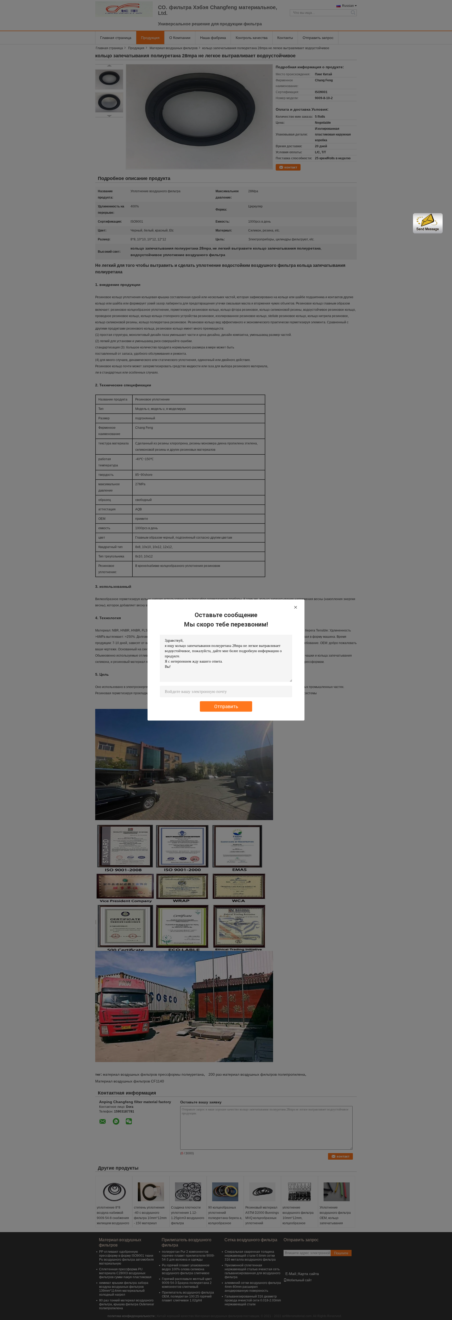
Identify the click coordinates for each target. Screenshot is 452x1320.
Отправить (226, 706)
